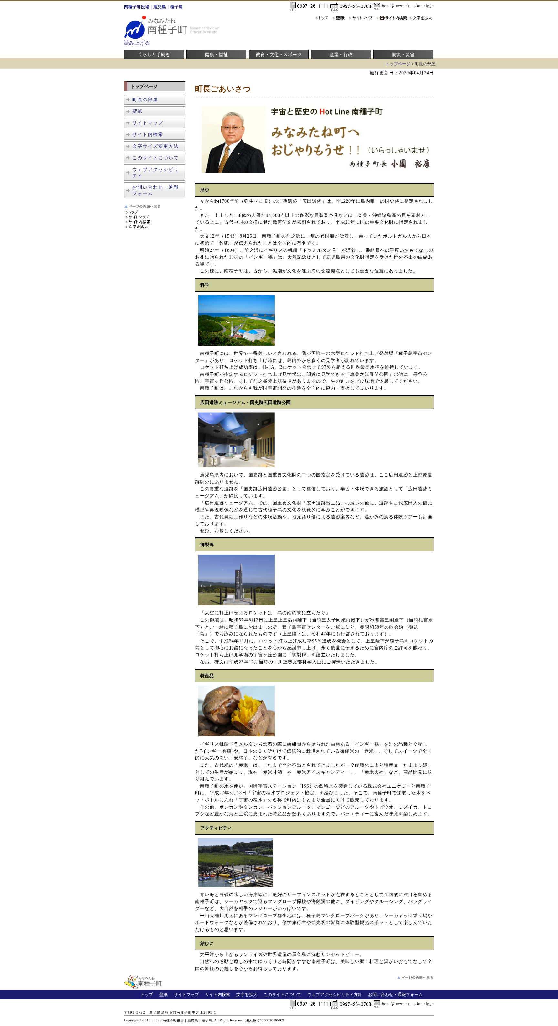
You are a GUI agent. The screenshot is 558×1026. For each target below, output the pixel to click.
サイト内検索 (147, 134)
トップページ (397, 64)
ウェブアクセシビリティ (155, 172)
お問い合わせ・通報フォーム (155, 190)
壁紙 (137, 111)
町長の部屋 (145, 99)
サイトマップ (147, 122)
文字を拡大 (246, 994)
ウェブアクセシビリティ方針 (334, 994)
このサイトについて (155, 157)
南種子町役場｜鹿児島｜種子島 (153, 7)
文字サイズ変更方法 (155, 146)
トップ (146, 994)
